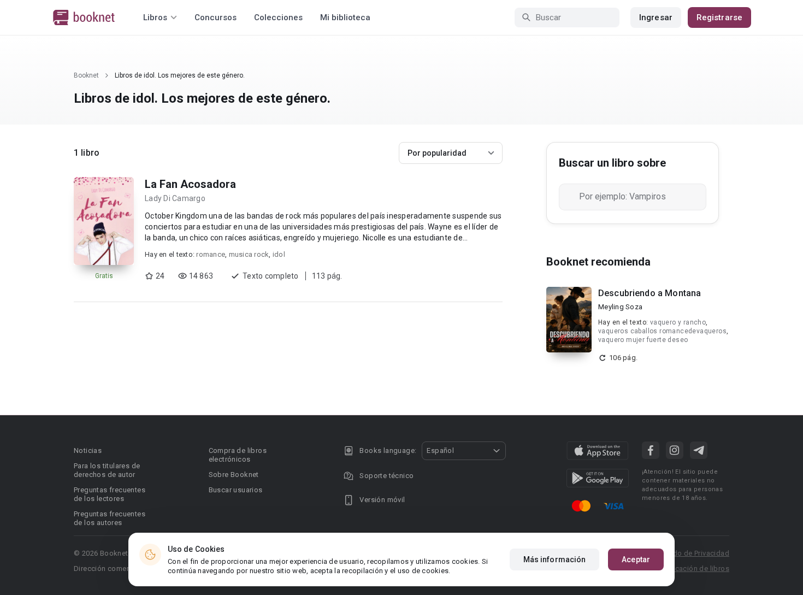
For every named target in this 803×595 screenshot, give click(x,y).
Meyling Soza (620, 307)
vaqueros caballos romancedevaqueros (662, 331)
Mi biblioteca (345, 17)
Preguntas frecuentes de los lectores (109, 494)
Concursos (215, 17)
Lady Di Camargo (175, 198)
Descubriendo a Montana (649, 293)
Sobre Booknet (234, 474)
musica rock (249, 254)
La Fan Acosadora (190, 184)
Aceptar (636, 559)
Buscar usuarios (236, 490)
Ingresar (655, 17)
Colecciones (278, 17)
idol (279, 254)
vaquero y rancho (678, 322)
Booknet (86, 75)
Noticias (88, 450)
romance (210, 254)
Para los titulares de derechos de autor (107, 470)
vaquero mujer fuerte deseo (643, 340)
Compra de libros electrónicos (238, 454)
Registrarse (719, 17)
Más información (554, 559)
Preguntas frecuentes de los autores (109, 518)
